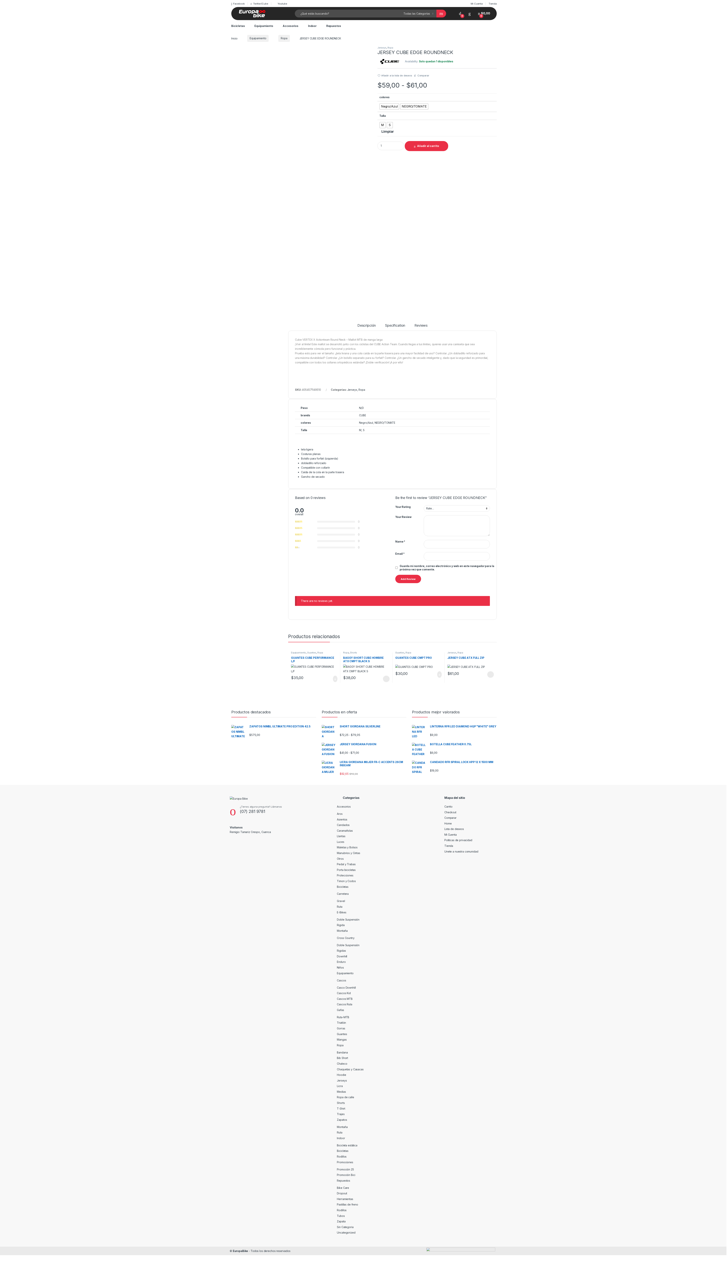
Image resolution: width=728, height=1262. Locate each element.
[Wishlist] (469, 13)
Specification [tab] (395, 325)
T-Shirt (341, 1108)
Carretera (343, 893)
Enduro (341, 961)
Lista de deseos (454, 829)
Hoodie (341, 1074)
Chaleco (342, 1063)
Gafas (340, 1010)
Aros (339, 813)
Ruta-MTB (343, 1017)
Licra (340, 1086)
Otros (340, 858)
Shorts (353, 652)
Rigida (340, 925)
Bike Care (343, 1187)
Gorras (341, 1028)
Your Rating (402, 506)
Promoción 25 (345, 1169)
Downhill (342, 956)
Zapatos (342, 1119)
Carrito (448, 806)
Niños (340, 967)
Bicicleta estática (347, 1145)
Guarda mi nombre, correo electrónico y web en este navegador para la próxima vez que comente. (447, 567)
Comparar (450, 817)
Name (400, 541)
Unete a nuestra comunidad (461, 851)
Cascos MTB (345, 998)
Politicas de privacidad (458, 840)
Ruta (339, 906)
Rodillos (342, 1156)
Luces (340, 841)
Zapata (341, 1221)
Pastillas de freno (347, 1204)
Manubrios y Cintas (348, 853)
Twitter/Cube (260, 3)
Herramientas (345, 1199)
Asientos (342, 819)
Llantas (341, 836)
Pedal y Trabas (346, 864)
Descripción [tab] (366, 325)
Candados (343, 825)
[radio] (389, 106)
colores (384, 97)
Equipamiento (263, 25)
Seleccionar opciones (382, 679)
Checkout (450, 812)
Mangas (342, 1039)
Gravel (341, 901)
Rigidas (341, 950)
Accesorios (290, 25)
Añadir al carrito (428, 145)
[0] (460, 13)
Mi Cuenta (477, 3)
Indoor (312, 25)
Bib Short (342, 1058)
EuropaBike (240, 1251)
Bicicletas (238, 25)
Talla (382, 115)
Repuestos (333, 25)
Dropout (342, 1193)
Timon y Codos (346, 881)
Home (448, 823)
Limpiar (387, 131)
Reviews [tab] (421, 325)
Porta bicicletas (346, 869)
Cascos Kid (344, 993)
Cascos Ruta (344, 1004)
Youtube (282, 3)
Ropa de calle (345, 1097)
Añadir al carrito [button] (333, 679)
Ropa (284, 38)
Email (400, 553)
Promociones (345, 1162)
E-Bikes (341, 912)
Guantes (311, 652)
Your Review (403, 516)
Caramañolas (345, 830)
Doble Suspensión (348, 919)
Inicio (234, 38)
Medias (341, 1091)
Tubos (341, 1215)
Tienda (493, 3)
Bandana (342, 1052)
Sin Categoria (345, 1227)
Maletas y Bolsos (347, 847)
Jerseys (381, 47)
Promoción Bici (346, 1175)
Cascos (341, 980)
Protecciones (345, 875)
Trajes (340, 1114)
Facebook (239, 3)
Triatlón (341, 1022)
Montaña (342, 930)
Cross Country (345, 938)
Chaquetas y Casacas (350, 1069)
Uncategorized (346, 1232)
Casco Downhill (346, 987)
